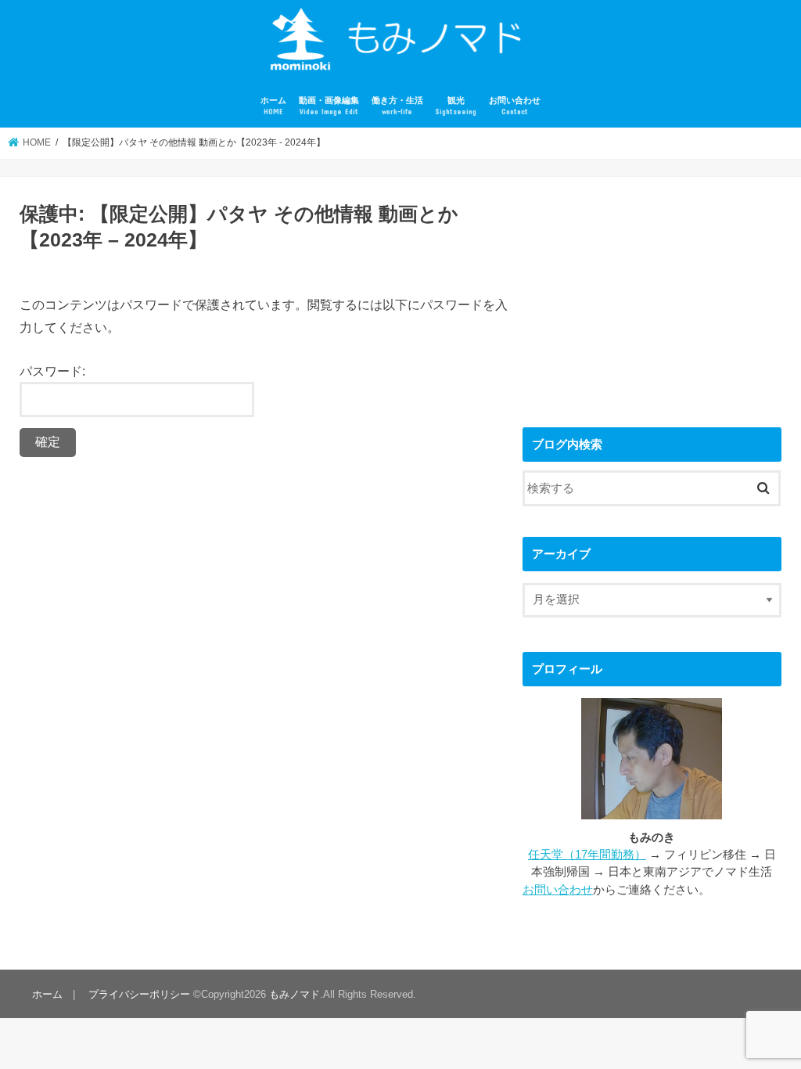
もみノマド (294, 994)
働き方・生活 (397, 106)
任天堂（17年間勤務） (587, 854)
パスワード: (52, 371)
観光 (455, 106)
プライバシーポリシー (139, 994)
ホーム (273, 106)
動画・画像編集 (329, 106)
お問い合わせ (515, 106)
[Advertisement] (652, 294)
